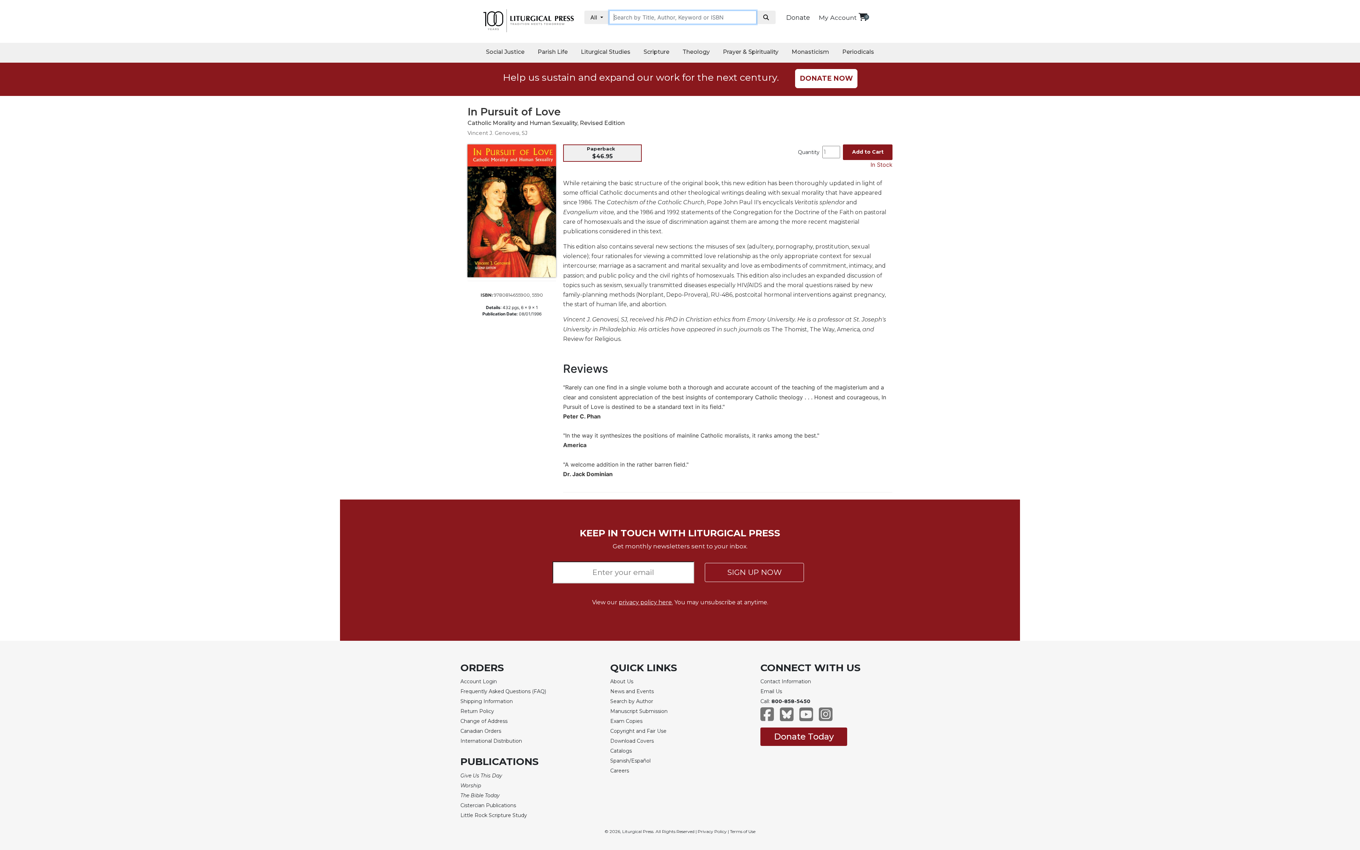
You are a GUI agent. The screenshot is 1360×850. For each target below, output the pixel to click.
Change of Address (484, 721)
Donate (798, 18)
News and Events (632, 691)
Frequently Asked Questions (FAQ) (503, 691)
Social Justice (505, 52)
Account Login (478, 681)
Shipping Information (486, 701)
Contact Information (785, 681)
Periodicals (858, 52)
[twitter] (787, 717)
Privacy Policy (712, 831)
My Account (838, 17)
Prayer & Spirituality (750, 52)
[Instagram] (826, 717)
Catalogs (621, 751)
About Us (621, 681)
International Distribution (491, 741)
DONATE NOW (826, 78)
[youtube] (806, 717)
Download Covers (632, 741)
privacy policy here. (646, 602)
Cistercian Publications (488, 805)
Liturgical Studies (605, 52)
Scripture (656, 52)
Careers (619, 771)
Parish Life (553, 52)
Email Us (771, 691)
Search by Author (631, 701)
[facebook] (767, 717)
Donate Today (804, 736)
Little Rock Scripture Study (493, 815)
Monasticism (810, 52)
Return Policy (477, 711)
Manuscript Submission (639, 711)
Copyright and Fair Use (638, 731)
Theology (696, 52)
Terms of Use (742, 831)
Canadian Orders (480, 731)
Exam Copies (626, 721)
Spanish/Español (630, 761)
